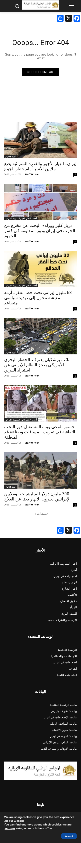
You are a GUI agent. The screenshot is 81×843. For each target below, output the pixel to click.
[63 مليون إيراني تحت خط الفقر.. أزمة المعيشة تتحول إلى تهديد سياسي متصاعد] (40, 269)
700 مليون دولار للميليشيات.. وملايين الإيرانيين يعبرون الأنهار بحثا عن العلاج (37, 496)
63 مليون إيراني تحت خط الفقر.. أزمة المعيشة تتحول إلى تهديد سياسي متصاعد (38, 297)
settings (10, 828)
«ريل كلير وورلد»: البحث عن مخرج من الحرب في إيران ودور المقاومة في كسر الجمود (39, 230)
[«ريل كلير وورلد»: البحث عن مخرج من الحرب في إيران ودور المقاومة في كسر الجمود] (40, 202)
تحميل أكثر (42, 513)
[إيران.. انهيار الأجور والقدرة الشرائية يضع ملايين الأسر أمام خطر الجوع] (40, 140)
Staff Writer (32, 174)
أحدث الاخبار (10, 156)
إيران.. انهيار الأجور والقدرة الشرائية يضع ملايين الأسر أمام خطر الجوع (40, 166)
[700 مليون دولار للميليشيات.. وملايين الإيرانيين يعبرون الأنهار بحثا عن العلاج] (40, 470)
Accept (69, 836)
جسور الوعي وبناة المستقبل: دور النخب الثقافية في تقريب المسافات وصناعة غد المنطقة (39, 432)
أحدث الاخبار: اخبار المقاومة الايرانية (21, 218)
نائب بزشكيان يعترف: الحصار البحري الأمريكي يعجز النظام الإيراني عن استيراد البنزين (36, 365)
